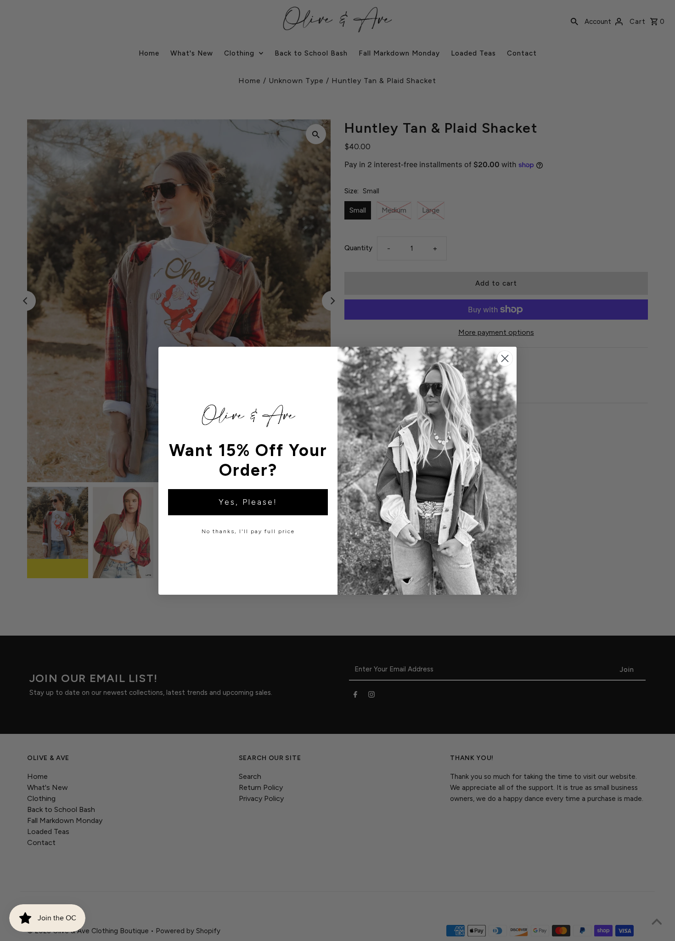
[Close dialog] (505, 358)
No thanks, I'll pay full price (248, 531)
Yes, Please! (248, 502)
